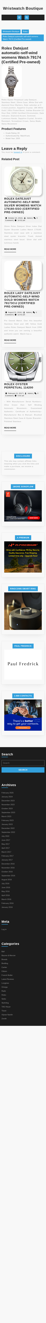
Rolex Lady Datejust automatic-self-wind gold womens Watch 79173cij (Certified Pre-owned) (22, 299)
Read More (10, 250)
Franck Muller (7, 975)
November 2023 (8, 805)
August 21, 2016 (14, 312)
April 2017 (6, 848)
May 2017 (6, 844)
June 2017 (6, 840)
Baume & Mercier (9, 955)
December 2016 (8, 864)
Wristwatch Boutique (23, 8)
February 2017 (8, 856)
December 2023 (8, 801)
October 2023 (7, 808)
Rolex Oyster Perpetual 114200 (18, 386)
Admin (29, 218)
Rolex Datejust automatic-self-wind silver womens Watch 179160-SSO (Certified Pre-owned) (22, 205)
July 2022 (5, 836)
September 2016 (8, 876)
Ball (3, 951)
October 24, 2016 (15, 218)
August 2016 (7, 880)
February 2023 (8, 820)
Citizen (4, 971)
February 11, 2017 (15, 393)
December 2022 (8, 828)
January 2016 (7, 907)
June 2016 (6, 887)
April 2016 (6, 895)
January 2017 (7, 860)
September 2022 (8, 832)
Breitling (5, 963)
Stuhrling (5, 1003)
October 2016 (7, 872)
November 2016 (8, 868)
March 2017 (6, 852)
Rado (4, 991)
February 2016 (8, 903)
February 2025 (8, 793)
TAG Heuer (6, 1007)
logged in (18, 152)
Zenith (4, 1019)
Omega (5, 987)
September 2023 (8, 812)
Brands (4, 959)
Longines (5, 983)
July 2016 (5, 883)
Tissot (4, 1011)
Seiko (4, 999)
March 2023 (6, 816)
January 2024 (7, 797)
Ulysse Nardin (7, 1015)
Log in (4, 929)
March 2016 (6, 899)
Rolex (25, 31)
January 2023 (7, 824)
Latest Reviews (8, 979)
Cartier (4, 967)
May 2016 (6, 891)
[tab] (19, 17)
